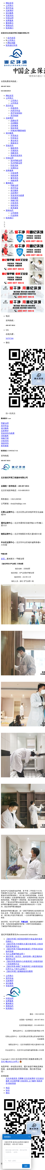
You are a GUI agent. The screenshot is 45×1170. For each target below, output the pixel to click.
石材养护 (9, 11)
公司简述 (14, 103)
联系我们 (9, 28)
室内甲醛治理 (16, 160)
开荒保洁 (14, 136)
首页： (4, 559)
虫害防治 (14, 168)
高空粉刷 (14, 116)
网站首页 (9, 3)
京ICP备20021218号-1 (10, 1062)
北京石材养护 (30, 1078)
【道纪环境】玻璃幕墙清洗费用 (19, 971)
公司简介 (9, 6)
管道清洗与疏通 (17, 195)
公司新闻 (14, 213)
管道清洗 (9, 15)
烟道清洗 (14, 148)
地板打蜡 (14, 200)
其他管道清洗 (16, 155)
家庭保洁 (14, 143)
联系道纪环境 (11, 45)
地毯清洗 (14, 205)
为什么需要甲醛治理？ (15, 954)
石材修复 (14, 126)
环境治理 (9, 18)
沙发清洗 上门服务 (28, 1081)
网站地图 (11, 43)
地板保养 (14, 180)
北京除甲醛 (15, 1081)
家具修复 (14, 208)
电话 (8, 1088)
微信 (8, 1093)
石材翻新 (14, 123)
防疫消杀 (14, 165)
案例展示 (9, 23)
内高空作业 (15, 111)
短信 (8, 1090)
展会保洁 (14, 141)
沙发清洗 (14, 203)
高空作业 (9, 8)
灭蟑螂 (21, 1078)
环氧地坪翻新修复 (18, 131)
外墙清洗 (14, 108)
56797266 (9, 338)
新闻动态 (9, 25)
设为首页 (11, 38)
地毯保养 (14, 175)
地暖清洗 (14, 153)
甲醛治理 (14, 185)
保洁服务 (9, 13)
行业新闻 (14, 215)
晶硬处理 (14, 121)
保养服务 (9, 20)
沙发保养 (14, 173)
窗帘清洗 (14, 178)
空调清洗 (14, 151)
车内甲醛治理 (16, 163)
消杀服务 (14, 198)
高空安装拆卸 (16, 113)
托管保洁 (14, 138)
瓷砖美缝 (14, 128)
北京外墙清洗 (11, 1078)
